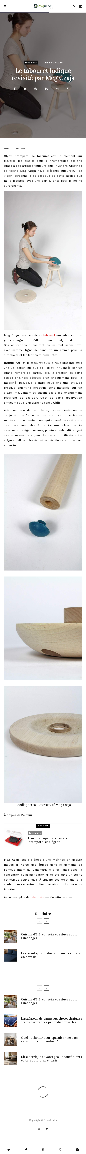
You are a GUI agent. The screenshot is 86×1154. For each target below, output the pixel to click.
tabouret (49, 335)
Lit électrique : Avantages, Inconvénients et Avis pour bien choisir (51, 1058)
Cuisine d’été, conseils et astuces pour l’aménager (49, 936)
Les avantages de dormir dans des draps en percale (51, 955)
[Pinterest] (47, 1129)
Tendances (31, 62)
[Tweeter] (25, 88)
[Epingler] (35, 88)
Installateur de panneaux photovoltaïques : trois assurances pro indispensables (51, 1020)
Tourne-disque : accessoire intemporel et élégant (48, 840)
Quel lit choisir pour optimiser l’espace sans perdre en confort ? (49, 1039)
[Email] (57, 88)
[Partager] (15, 88)
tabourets (37, 897)
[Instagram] (39, 1129)
